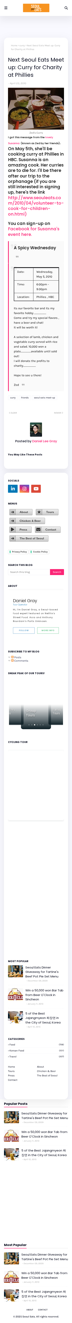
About (24, 512)
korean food (36, 1050)
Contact (50, 529)
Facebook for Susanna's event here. (33, 231)
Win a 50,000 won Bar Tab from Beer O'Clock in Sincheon (44, 994)
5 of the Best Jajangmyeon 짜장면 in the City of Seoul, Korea (43, 1018)
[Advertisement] (20, 890)
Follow (24, 630)
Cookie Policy (40, 551)
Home (14, 45)
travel (36, 1056)
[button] (29, 724)
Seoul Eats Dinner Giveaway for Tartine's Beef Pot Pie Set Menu (42, 971)
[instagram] (24, 489)
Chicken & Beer (30, 520)
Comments (21, 660)
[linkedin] (13, 489)
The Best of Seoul (32, 538)
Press (23, 529)
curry (22, 45)
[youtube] (36, 489)
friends (25, 397)
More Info (48, 630)
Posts (17, 657)
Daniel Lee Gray (44, 441)
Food (36, 1044)
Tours (50, 512)
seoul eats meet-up (44, 397)
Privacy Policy (19, 551)
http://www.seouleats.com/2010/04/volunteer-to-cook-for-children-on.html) (36, 206)
